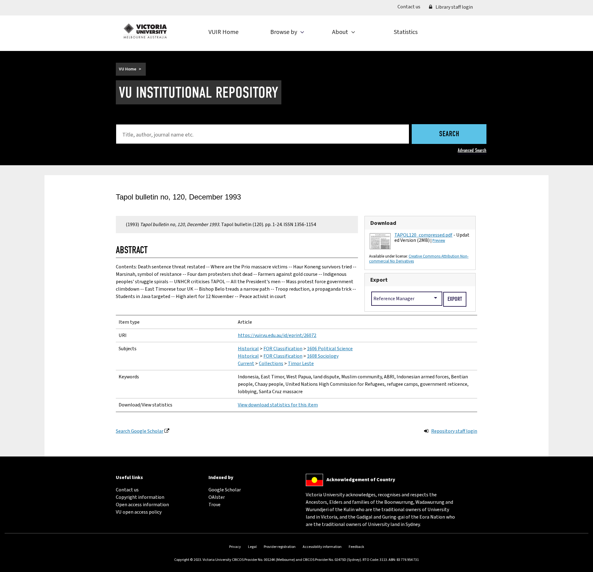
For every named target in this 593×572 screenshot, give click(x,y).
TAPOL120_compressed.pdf (423, 235)
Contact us (411, 6)
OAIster (216, 497)
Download (383, 223)
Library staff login (454, 7)
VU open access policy (139, 512)
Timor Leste (301, 363)
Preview (438, 240)
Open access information (142, 504)
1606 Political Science (330, 348)
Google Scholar (224, 489)
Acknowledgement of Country (360, 479)
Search (449, 134)
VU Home (127, 69)
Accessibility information (322, 546)
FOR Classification (282, 348)
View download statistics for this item (278, 405)
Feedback (356, 546)
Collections (271, 363)
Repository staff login (454, 431)
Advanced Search (472, 150)
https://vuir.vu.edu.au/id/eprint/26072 (277, 335)
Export (379, 280)
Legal (252, 546)
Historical (248, 348)
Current (246, 363)
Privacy (235, 546)
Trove (214, 504)
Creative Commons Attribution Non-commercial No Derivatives (419, 259)
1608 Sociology (323, 356)
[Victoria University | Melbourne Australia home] (145, 31)
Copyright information (140, 497)
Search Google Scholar (139, 431)
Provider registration (280, 546)
